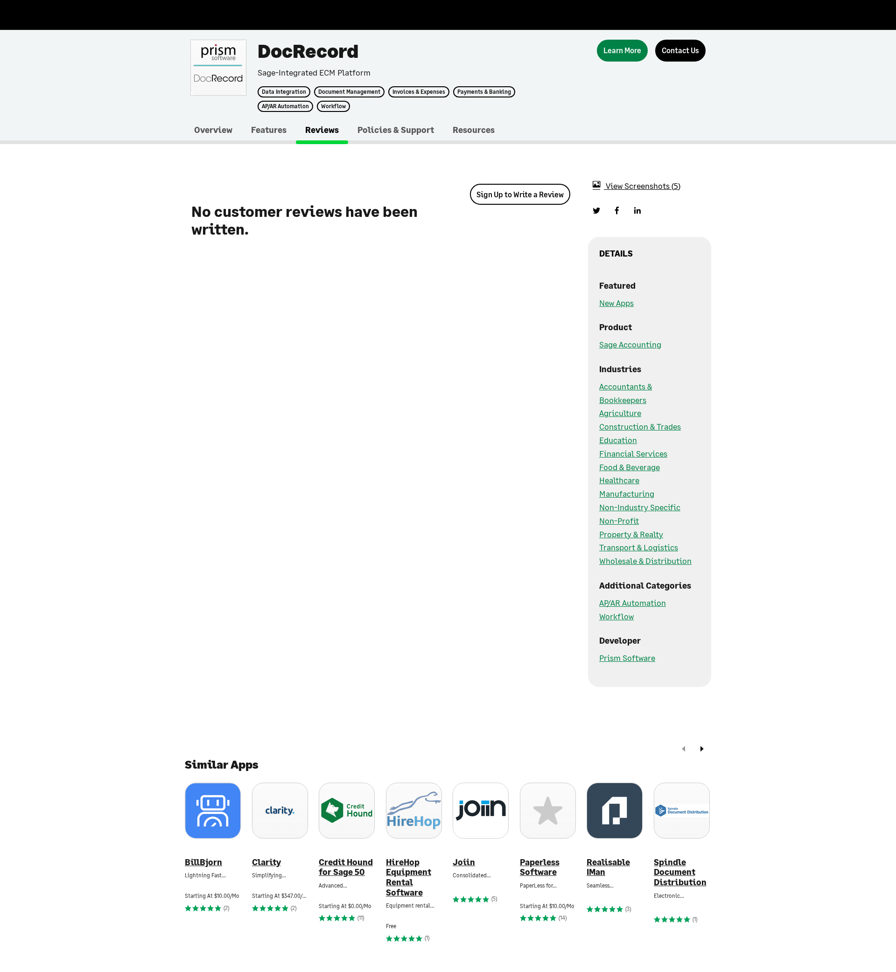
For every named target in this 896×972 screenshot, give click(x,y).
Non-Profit (619, 520)
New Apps (616, 303)
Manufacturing (626, 493)
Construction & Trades (640, 426)
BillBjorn (203, 862)
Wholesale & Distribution (645, 560)
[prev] (683, 749)
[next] (702, 749)
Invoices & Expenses (418, 92)
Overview (213, 130)
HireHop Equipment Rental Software (408, 877)
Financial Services (633, 453)
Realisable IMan (608, 867)
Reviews (322, 130)
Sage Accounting (630, 344)
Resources (474, 130)
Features (269, 130)
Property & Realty (631, 534)
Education (618, 440)
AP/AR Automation (285, 106)
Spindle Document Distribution (680, 872)
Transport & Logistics (638, 547)
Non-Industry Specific (639, 507)
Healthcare (619, 480)
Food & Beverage (629, 467)
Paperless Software (540, 867)
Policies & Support (395, 130)
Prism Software (627, 658)
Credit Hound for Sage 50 (346, 867)
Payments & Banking (484, 92)
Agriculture (620, 413)
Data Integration (284, 92)
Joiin (464, 862)
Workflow (333, 106)
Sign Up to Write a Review (520, 194)
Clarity (266, 862)
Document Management (349, 92)
